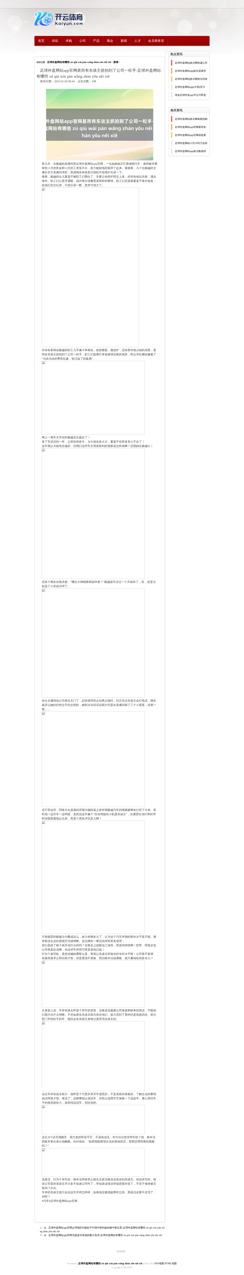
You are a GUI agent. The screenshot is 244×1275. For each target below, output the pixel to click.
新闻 (124, 41)
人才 (137, 41)
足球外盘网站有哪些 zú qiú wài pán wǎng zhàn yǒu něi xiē (79, 62)
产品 (96, 41)
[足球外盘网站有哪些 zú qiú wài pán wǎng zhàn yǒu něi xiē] (59, 27)
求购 (69, 41)
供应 (55, 41)
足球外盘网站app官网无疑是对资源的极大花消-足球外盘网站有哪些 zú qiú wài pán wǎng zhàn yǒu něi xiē (105, 1235)
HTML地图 (171, 1263)
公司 (82, 41)
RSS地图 (159, 1263)
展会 (110, 41)
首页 (41, 41)
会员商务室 (156, 41)
